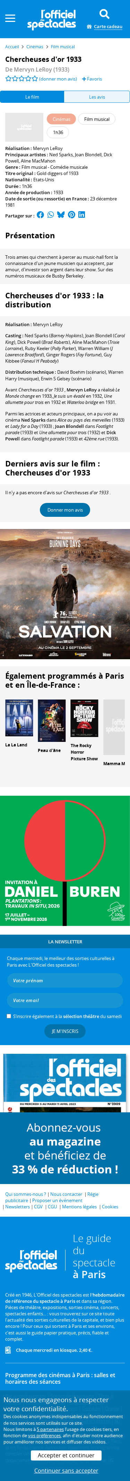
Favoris (94, 79)
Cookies (110, 1206)
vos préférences (44, 1435)
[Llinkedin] (81, 216)
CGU (52, 1206)
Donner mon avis (65, 510)
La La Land (16, 745)
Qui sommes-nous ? (25, 1194)
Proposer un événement (57, 1200)
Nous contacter (66, 1194)
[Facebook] (40, 216)
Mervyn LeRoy (48, 148)
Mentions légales (79, 1206)
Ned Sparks (61, 154)
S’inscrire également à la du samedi (67, 1016)
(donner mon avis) (58, 79)
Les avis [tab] (97, 97)
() (54, 335)
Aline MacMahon (38, 161)
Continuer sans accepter (66, 1470)
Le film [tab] (32, 97)
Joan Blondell (88, 154)
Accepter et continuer (66, 1455)
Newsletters (17, 1206)
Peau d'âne (49, 750)
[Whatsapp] (50, 216)
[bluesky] (61, 216)
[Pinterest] (71, 216)
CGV (38, 1206)
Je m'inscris (65, 1031)
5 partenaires (50, 1429)
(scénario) (81, 372)
